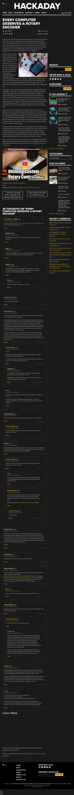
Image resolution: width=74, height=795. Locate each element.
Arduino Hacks (13, 183)
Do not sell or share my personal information (40, 785)
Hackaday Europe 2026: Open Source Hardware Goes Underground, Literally (64, 139)
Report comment (42, 228)
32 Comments (64, 183)
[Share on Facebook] (3, 33)
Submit (37, 13)
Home (5, 13)
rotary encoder (30, 187)
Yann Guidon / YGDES (10, 219)
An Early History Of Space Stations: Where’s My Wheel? (64, 109)
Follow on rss (58, 79)
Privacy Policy (56, 783)
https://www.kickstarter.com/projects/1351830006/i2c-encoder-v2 (21, 576)
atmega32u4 (11, 187)
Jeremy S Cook (8, 297)
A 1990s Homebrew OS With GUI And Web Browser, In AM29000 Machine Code (60, 255)
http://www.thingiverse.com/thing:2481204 (28, 502)
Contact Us (20, 780)
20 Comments (64, 125)
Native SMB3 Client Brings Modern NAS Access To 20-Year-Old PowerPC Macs (59, 266)
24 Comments (64, 134)
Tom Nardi (8, 31)
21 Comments (63, 114)
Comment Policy (14, 750)
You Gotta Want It (64, 194)
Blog (10, 13)
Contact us (60, 79)
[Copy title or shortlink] (11, 33)
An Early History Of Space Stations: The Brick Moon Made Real (64, 120)
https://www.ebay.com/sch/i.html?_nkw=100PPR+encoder (29, 223)
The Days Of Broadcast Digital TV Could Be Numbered (58, 234)
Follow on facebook (50, 79)
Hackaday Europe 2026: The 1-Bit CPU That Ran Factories (64, 129)
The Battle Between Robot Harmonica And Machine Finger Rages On (12, 195)
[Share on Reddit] (9, 33)
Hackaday (37, 6)
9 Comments (63, 104)
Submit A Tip (21, 775)
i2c (16, 187)
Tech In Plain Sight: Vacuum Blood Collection (64, 178)
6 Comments (63, 210)
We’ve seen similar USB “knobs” (12, 139)
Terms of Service (63, 783)
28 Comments (64, 173)
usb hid (38, 187)
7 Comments (63, 145)
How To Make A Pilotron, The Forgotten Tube (37, 194)
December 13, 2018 (42, 34)
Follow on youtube (55, 79)
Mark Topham (53, 248)
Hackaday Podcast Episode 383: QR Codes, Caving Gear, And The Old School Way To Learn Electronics (64, 204)
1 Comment (63, 191)
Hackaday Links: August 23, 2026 (63, 187)
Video (18, 772)
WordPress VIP (40, 787)
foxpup (9, 631)
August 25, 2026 (66, 13)
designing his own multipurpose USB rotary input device (10, 61)
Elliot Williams (11, 490)
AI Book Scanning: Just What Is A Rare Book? (64, 169)
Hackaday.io (19, 13)
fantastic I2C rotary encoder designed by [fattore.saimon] (20, 99)
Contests (29, 13)
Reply (5, 228)
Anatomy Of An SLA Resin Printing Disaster (64, 100)
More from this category (56, 148)
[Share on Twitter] (5, 33)
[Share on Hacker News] (7, 33)
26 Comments (44, 31)
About (44, 13)
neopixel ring (22, 187)
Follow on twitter (53, 79)
